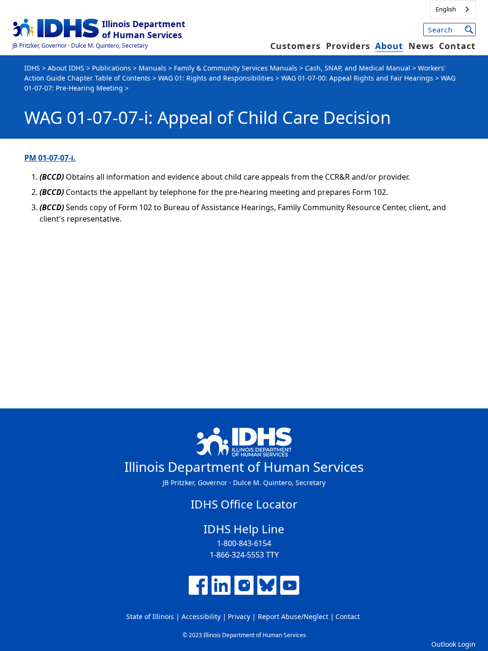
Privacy (239, 616)
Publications (111, 67)
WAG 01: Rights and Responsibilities (216, 77)
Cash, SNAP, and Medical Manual (357, 67)
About (389, 45)
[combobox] (453, 9)
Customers (295, 45)
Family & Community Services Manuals (235, 67)
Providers (348, 45)
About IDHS (66, 67)
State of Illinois (150, 616)
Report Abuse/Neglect (293, 616)
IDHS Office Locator (244, 504)
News (421, 45)
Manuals (152, 67)
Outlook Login (453, 644)
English (446, 9)
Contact (457, 45)
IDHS (32, 67)
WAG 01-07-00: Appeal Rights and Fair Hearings (357, 77)
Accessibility (201, 616)
